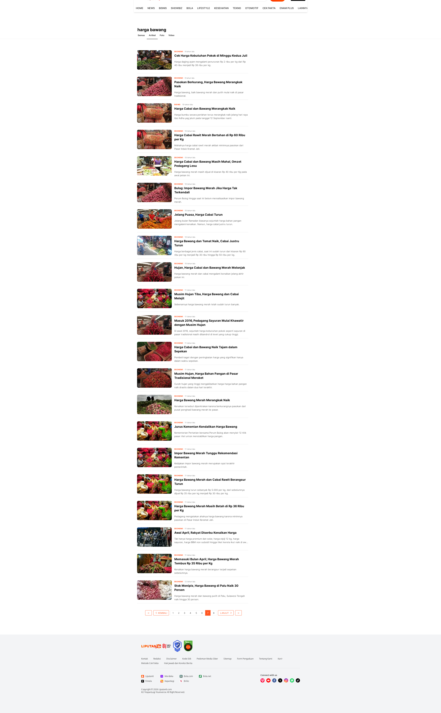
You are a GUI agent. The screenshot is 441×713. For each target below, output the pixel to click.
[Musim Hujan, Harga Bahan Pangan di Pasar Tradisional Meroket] (154, 378)
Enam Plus (287, 8)
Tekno (237, 8)
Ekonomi (178, 51)
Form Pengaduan (245, 658)
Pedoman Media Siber (207, 658)
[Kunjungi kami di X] (280, 680)
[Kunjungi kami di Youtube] (268, 680)
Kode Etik (186, 658)
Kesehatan (221, 8)
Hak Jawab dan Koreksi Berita (178, 663)
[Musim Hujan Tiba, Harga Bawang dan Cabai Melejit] (154, 298)
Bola (189, 8)
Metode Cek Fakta (150, 663)
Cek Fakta (269, 8)
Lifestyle (203, 8)
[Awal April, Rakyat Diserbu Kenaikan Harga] (154, 537)
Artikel (152, 35)
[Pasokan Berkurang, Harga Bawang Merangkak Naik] (154, 86)
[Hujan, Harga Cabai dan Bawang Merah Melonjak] (154, 272)
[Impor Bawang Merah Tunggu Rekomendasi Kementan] (154, 457)
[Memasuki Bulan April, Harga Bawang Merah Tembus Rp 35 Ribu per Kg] (154, 563)
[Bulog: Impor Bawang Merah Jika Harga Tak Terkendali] (154, 192)
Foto (162, 35)
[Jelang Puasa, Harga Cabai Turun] (154, 219)
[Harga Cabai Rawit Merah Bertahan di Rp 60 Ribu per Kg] (154, 139)
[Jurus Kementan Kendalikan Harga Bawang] (154, 431)
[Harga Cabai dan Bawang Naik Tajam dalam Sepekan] (154, 351)
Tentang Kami (265, 658)
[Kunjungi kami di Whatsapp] (292, 680)
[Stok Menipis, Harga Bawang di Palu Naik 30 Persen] (154, 590)
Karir (280, 658)
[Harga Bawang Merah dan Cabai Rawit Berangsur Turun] (154, 484)
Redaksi (157, 658)
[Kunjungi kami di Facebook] (274, 680)
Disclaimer (171, 658)
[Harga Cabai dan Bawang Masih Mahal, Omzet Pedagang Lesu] (154, 166)
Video (171, 35)
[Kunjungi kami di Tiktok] (298, 680)
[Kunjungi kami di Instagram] (286, 680)
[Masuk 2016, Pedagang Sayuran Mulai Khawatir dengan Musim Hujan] (154, 325)
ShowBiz (176, 8)
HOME (139, 8)
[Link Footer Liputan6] (156, 645)
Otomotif (251, 8)
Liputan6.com (165, 689)
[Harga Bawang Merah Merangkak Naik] (154, 404)
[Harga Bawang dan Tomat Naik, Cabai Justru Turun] (154, 245)
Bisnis (163, 8)
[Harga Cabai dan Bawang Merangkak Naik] (154, 113)
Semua (141, 35)
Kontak (144, 658)
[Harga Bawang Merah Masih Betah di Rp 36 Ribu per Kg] (154, 510)
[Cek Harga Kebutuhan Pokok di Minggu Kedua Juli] (154, 60)
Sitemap (228, 658)
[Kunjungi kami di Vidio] (262, 680)
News (151, 8)
